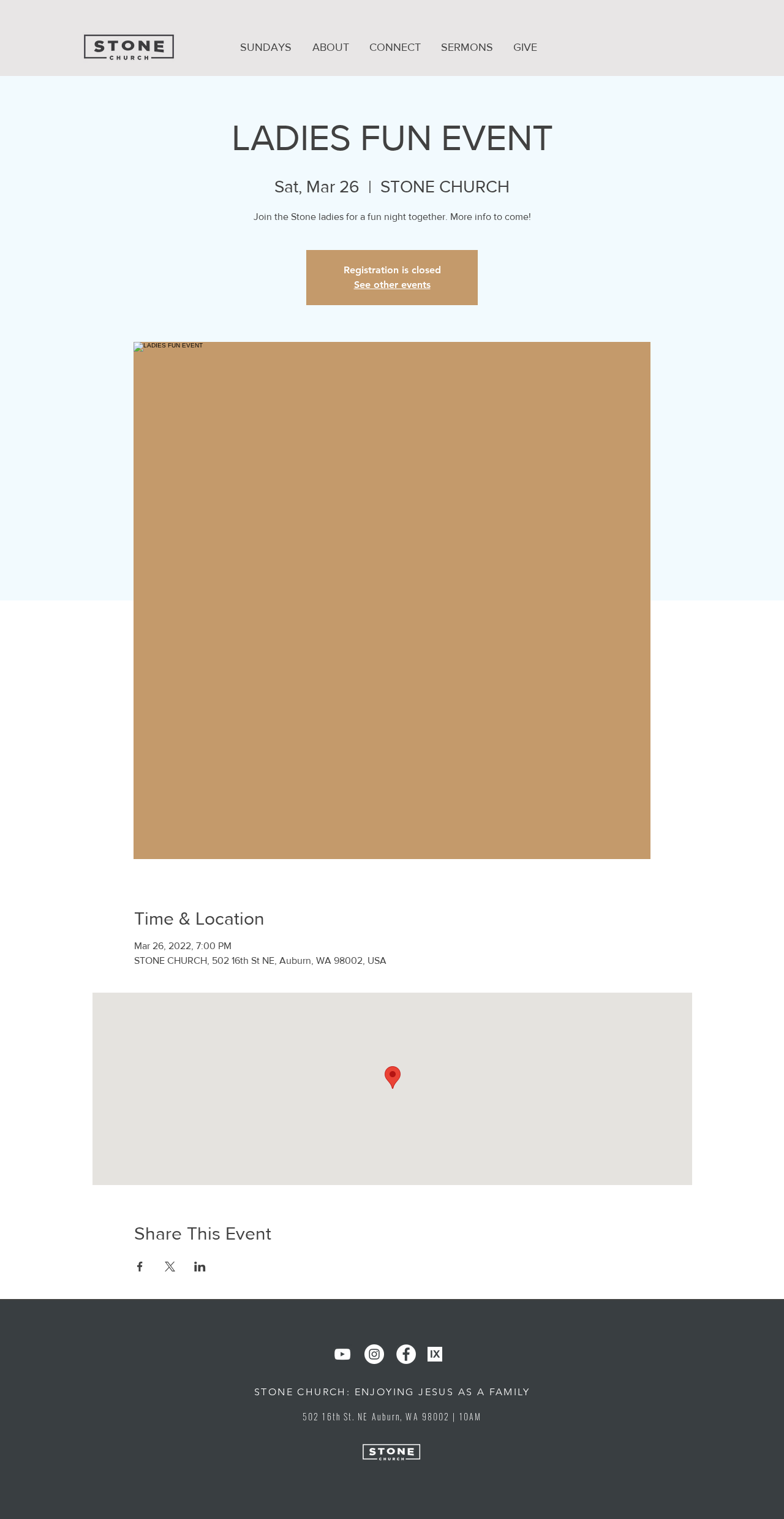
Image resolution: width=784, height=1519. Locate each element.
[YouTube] (342, 1354)
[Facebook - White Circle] (406, 1354)
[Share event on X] (170, 1266)
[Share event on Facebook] (140, 1266)
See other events (392, 284)
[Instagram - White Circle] (374, 1354)
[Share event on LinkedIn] (200, 1266)
